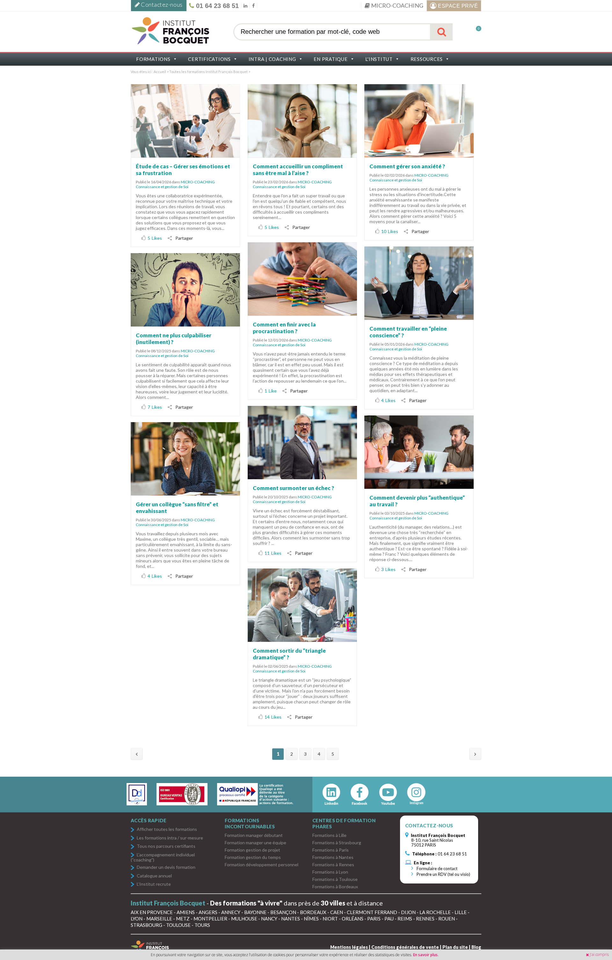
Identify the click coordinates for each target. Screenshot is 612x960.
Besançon (283, 912)
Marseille (159, 918)
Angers (208, 912)
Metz (183, 918)
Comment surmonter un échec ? (293, 488)
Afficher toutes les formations (167, 829)
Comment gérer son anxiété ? (407, 166)
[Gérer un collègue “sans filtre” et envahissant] (185, 458)
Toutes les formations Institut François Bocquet (208, 72)
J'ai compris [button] (599, 954)
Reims (404, 918)
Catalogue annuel (154, 876)
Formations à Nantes (332, 857)
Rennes (425, 918)
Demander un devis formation (166, 867)
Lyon (136, 918)
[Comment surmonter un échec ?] (302, 442)
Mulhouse (244, 918)
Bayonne (255, 912)
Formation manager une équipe (255, 842)
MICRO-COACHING (396, 5)
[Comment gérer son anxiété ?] (419, 120)
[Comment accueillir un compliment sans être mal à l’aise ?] (302, 120)
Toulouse (178, 925)
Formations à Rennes (333, 864)
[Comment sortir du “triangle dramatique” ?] (302, 604)
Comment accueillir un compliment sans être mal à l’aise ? (298, 169)
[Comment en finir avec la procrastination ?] (302, 278)
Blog (476, 947)
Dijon (408, 912)
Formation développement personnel (261, 864)
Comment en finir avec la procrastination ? (284, 327)
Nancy (269, 918)
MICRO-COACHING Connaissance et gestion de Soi (175, 184)
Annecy (230, 912)
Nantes (290, 918)
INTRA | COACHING (272, 59)
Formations (153, 59)
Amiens (186, 912)
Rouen (446, 918)
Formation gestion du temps (253, 857)
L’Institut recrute (154, 884)
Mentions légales (349, 947)
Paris (374, 918)
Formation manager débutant (254, 835)
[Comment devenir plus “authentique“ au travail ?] (419, 451)
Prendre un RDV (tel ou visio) (443, 874)
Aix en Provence (152, 912)
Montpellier (210, 918)
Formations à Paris (330, 850)
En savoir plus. (426, 954)
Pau (389, 918)
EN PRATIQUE (330, 59)
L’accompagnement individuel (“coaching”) (163, 857)
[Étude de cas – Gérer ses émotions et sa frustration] (185, 120)
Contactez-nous (161, 4)
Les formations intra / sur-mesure (170, 838)
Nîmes (311, 918)
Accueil (160, 72)
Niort (330, 918)
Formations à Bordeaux (335, 886)
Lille (461, 912)
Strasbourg (146, 925)
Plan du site (455, 947)
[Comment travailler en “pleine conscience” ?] (419, 282)
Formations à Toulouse (335, 879)
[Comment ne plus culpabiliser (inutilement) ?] (185, 289)
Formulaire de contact (436, 868)
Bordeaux (313, 912)
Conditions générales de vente (405, 947)
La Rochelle (435, 912)
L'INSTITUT (379, 59)
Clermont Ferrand (372, 912)
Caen (336, 912)
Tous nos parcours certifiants (166, 846)
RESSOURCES (427, 59)
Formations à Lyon (330, 872)
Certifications (209, 59)
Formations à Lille (329, 835)
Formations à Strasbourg (336, 842)
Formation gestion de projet (252, 850)
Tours (202, 925)
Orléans (352, 918)
